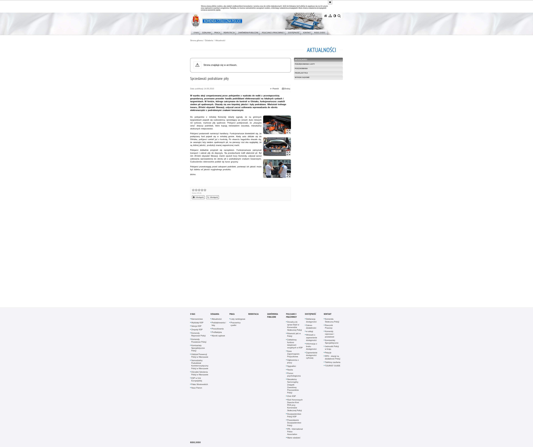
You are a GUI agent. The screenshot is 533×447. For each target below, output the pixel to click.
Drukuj (287, 88)
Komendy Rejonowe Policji (198, 334)
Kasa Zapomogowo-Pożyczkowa (293, 354)
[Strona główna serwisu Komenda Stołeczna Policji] (325, 16)
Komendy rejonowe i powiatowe (329, 334)
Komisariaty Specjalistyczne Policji (198, 348)
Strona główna (196, 40)
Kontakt (327, 314)
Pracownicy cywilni (236, 323)
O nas (192, 314)
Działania (209, 40)
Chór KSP (291, 396)
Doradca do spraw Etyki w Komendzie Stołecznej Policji (294, 326)
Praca (232, 314)
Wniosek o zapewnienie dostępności (311, 337)
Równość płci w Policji (294, 334)
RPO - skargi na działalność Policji (332, 357)
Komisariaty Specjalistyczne (331, 341)
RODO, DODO (195, 442)
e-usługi (309, 331)
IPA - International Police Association (295, 431)
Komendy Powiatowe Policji (198, 340)
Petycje (328, 352)
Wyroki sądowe (302, 77)
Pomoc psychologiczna (294, 374)
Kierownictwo (197, 319)
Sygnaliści (291, 366)
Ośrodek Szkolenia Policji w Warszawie (199, 373)
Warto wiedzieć (293, 438)
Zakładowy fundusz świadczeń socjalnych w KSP (295, 344)
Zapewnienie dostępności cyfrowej (311, 355)
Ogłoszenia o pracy (293, 361)
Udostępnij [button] (199, 197)
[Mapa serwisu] (330, 16)
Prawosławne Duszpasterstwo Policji (294, 423)
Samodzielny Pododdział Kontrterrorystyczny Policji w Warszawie (199, 364)
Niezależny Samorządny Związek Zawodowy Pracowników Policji (293, 386)
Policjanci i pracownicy (291, 316)
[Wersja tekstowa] (334, 16)
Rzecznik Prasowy (329, 326)
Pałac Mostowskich (199, 384)
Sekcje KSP (196, 326)
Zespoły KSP (197, 330)
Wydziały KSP (197, 322)
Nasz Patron (196, 388)
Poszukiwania (301, 69)
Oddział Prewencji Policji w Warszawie (199, 355)
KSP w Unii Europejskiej (196, 379)
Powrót (276, 88)
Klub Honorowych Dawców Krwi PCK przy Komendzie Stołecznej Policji (295, 405)
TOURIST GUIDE (332, 366)
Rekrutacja (253, 314)
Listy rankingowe (238, 319)
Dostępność (310, 314)
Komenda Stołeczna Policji (332, 320)
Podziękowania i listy (305, 64)
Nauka (290, 370)
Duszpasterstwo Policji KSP (294, 415)
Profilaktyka (301, 73)
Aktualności (220, 40)
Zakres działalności (311, 326)
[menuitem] (196, 32)
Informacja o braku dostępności (311, 346)
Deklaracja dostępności (311, 320)
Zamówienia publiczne (272, 316)
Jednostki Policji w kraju (332, 347)
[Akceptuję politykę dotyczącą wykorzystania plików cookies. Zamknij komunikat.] (330, 2)
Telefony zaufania (332, 362)
